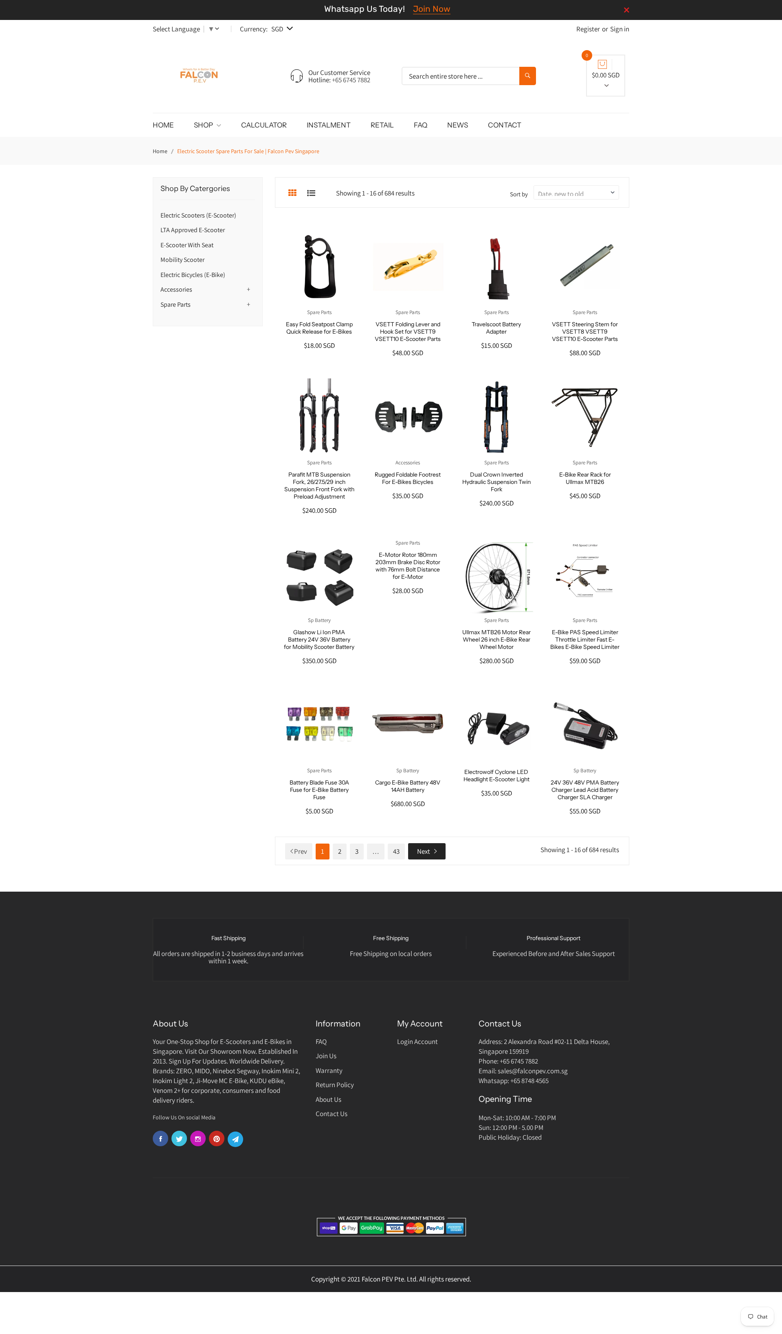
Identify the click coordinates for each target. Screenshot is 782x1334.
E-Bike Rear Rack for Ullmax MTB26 (585, 478)
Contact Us (331, 1113)
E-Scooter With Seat (186, 245)
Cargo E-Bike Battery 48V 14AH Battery (407, 786)
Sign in (619, 28)
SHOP (204, 125)
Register (588, 28)
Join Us (326, 1055)
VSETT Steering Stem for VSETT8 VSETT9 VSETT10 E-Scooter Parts (585, 332)
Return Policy (335, 1084)
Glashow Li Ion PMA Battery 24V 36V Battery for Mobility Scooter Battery (319, 640)
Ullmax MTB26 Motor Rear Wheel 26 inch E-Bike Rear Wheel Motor (496, 640)
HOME (163, 125)
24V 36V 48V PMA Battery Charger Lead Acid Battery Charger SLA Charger (585, 790)
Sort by (519, 194)
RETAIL (382, 125)
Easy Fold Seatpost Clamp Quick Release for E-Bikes (319, 328)
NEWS (457, 125)
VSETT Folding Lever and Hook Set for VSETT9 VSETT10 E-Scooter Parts (408, 332)
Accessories (176, 289)
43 (396, 851)
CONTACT (504, 125)
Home (160, 151)
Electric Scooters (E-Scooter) (198, 215)
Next (423, 851)
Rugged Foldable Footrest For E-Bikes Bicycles (408, 478)
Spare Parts (175, 304)
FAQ (420, 125)
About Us (328, 1099)
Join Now (431, 9)
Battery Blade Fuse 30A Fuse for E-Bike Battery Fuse (319, 790)
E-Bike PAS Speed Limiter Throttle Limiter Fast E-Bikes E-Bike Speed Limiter (584, 640)
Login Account (417, 1041)
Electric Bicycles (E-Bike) (192, 274)
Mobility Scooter (182, 259)
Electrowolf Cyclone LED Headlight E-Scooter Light (496, 775)
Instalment (329, 125)
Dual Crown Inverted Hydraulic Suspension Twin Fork (496, 482)
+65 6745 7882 (351, 79)
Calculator (264, 125)
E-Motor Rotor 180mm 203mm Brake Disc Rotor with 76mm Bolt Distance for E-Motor (408, 565)
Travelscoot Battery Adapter (496, 328)
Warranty (329, 1070)
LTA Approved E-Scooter (192, 230)
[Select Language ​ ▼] (218, 28)
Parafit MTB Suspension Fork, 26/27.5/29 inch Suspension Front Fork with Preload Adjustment (319, 485)
